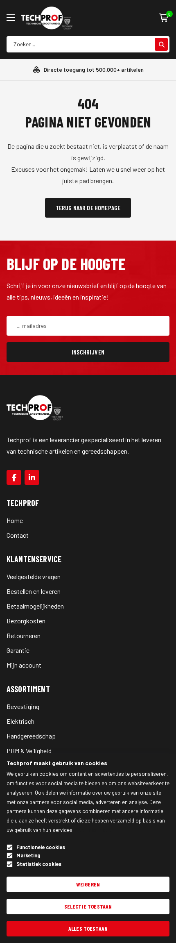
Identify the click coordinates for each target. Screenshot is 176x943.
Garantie (18, 650)
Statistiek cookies (38, 864)
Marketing (28, 855)
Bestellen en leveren (34, 591)
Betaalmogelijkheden (35, 606)
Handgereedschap (31, 736)
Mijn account (24, 665)
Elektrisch (20, 721)
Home (15, 520)
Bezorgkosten (26, 621)
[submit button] (161, 44)
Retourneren (24, 635)
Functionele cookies (40, 847)
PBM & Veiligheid (29, 750)
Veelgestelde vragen (34, 576)
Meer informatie (93, 830)
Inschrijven (88, 352)
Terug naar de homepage (88, 207)
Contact (18, 535)
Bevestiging (23, 706)
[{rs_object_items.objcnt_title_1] (14, 477)
